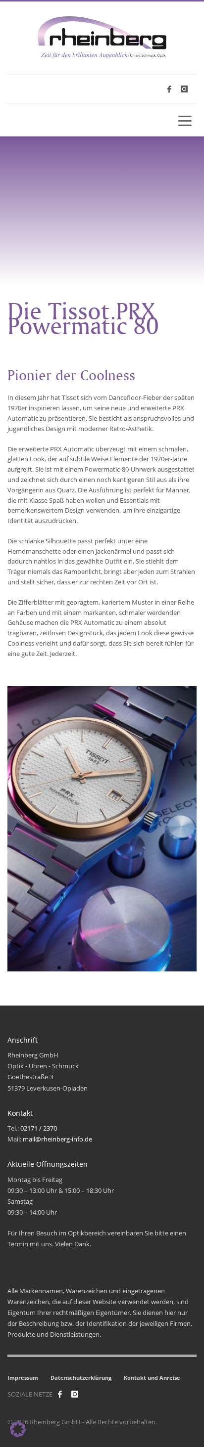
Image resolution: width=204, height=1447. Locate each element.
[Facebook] (59, 1394)
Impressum (22, 1377)
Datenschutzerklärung (81, 1377)
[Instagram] (184, 89)
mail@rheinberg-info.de (57, 1139)
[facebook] (169, 89)
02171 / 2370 (38, 1128)
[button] (18, 1429)
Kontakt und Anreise (152, 1377)
